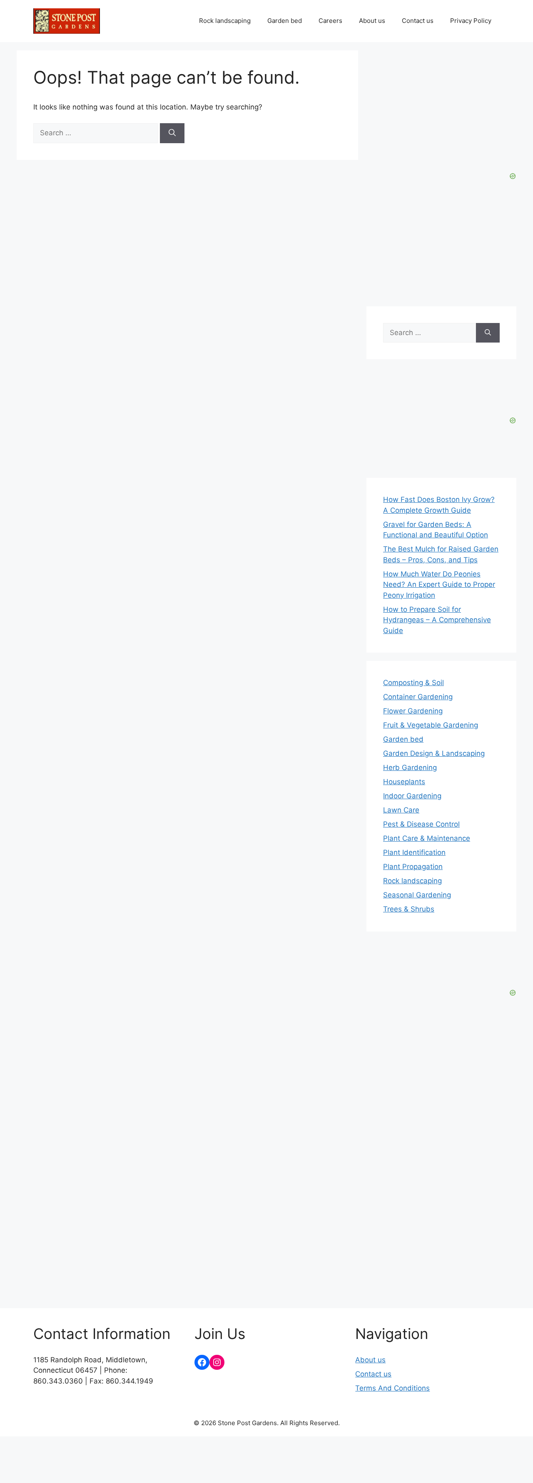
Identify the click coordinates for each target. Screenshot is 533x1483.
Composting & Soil (413, 682)
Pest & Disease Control (421, 824)
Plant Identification (414, 852)
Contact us (417, 21)
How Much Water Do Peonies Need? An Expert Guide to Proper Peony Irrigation (439, 584)
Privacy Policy (470, 21)
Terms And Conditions (392, 1388)
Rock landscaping (225, 21)
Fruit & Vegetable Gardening (430, 725)
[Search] (172, 133)
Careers (330, 21)
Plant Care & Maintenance (426, 838)
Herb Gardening (410, 767)
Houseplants (404, 782)
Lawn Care (401, 810)
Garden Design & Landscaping (434, 753)
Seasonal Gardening (417, 895)
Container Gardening (418, 697)
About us (372, 21)
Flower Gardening (413, 711)
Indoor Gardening (412, 796)
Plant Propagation (413, 866)
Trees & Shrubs (408, 909)
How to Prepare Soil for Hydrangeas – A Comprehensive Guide (437, 620)
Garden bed (284, 21)
